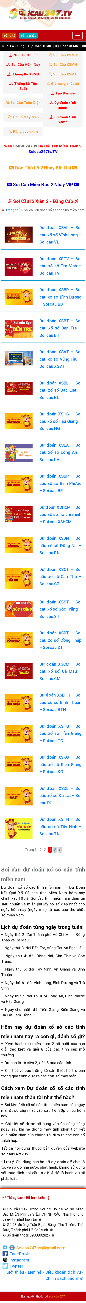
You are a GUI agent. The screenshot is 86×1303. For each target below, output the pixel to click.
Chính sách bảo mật (64, 1278)
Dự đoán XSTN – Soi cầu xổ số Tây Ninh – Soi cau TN (60, 826)
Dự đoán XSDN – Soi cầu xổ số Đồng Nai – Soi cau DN (60, 545)
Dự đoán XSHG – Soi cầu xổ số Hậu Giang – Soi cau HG (60, 421)
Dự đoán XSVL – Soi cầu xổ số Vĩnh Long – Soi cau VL (60, 234)
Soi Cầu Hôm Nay (25, 65)
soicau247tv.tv (14, 1154)
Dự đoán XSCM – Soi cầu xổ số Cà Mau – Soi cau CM (60, 671)
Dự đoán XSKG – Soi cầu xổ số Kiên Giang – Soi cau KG (60, 764)
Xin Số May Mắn (25, 117)
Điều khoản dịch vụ (63, 1272)
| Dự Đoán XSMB (39, 46)
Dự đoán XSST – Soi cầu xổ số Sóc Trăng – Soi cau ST (60, 609)
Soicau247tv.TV (43, 151)
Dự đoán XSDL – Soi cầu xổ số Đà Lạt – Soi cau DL (60, 795)
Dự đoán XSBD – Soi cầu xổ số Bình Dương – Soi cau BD (60, 297)
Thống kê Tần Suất (25, 86)
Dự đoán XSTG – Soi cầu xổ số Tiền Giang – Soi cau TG (60, 733)
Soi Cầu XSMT (64, 74)
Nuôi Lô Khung (13, 46)
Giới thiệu (15, 1272)
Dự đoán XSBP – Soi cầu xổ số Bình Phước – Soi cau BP (60, 483)
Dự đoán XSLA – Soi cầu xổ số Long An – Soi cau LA (60, 452)
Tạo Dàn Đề (65, 93)
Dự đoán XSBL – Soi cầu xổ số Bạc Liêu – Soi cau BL (60, 390)
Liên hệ (34, 1272)
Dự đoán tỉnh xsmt (64, 119)
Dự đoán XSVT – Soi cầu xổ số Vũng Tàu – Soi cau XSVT (60, 359)
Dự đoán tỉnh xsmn (64, 105)
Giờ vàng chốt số (64, 84)
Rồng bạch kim (25, 132)
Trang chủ (13, 210)
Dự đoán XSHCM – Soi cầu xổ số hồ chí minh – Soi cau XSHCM (60, 514)
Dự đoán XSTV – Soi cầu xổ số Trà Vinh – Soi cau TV (60, 266)
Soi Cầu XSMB (64, 55)
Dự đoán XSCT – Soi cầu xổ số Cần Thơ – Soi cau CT (60, 576)
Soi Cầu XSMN (64, 65)
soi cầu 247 (57, 1296)
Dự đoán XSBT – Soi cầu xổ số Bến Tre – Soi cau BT (60, 328)
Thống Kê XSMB (25, 74)
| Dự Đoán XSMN (65, 46)
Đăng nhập (28, 35)
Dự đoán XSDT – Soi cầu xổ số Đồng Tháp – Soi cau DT (60, 640)
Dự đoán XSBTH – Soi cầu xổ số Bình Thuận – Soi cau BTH (60, 702)
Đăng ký (9, 35)
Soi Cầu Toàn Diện (25, 103)
